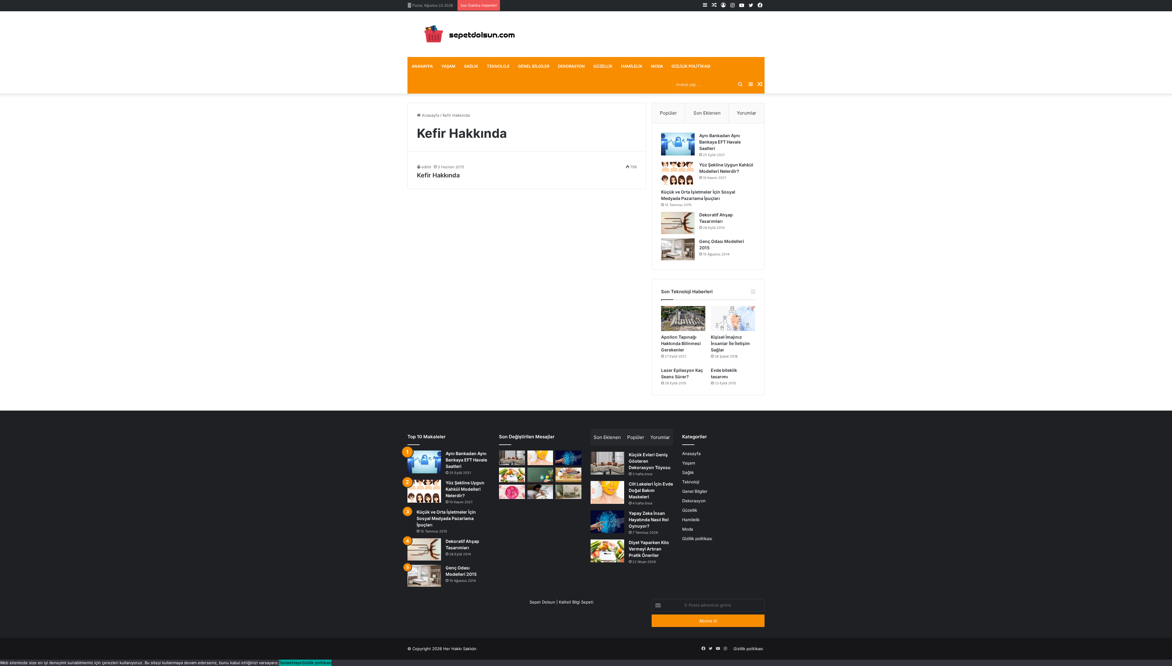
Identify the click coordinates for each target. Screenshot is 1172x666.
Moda (657, 66)
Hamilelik (631, 66)
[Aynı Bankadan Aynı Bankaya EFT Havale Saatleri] (678, 144)
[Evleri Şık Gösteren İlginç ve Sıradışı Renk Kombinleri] (568, 492)
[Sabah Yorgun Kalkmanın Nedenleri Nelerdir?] (540, 492)
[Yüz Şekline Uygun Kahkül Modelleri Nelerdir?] (678, 173)
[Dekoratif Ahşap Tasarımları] (678, 223)
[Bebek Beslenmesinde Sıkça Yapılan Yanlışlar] (568, 475)
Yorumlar (746, 113)
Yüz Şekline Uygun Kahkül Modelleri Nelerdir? (465, 489)
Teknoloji (498, 66)
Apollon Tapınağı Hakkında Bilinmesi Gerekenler (681, 343)
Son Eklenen (707, 113)
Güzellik (603, 66)
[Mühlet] (466, 34)
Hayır (297, 662)
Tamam (285, 662)
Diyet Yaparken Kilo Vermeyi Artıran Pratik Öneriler (649, 549)
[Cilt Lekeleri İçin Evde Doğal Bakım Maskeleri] (540, 458)
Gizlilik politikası (691, 66)
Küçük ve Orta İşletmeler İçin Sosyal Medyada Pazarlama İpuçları (446, 518)
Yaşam (448, 66)
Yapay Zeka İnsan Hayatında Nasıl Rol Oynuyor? (649, 520)
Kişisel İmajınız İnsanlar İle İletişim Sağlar (730, 343)
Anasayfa (422, 66)
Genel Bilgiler (533, 66)
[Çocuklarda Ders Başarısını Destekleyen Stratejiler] (540, 475)
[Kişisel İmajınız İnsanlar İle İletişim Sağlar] (733, 318)
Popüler (668, 113)
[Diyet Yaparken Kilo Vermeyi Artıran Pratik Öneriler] (512, 475)
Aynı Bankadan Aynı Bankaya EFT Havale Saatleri (720, 142)
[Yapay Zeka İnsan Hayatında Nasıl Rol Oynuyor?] (568, 458)
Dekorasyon (571, 66)
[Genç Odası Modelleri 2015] (678, 249)
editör (426, 167)
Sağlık (471, 66)
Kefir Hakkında (438, 175)
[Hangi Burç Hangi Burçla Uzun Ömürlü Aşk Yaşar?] (512, 492)
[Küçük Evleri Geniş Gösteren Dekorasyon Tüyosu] (512, 458)
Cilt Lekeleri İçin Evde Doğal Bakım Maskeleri (651, 490)
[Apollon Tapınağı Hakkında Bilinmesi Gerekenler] (683, 318)
